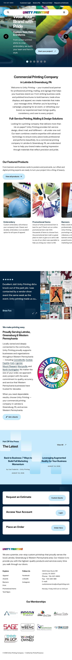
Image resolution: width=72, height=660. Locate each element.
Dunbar (29, 360)
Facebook (26, 575)
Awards (5, 579)
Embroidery (9, 222)
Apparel (5, 575)
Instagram (26, 582)
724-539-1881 (51, 579)
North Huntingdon (11, 369)
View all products (12, 176)
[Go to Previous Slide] (33, 313)
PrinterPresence (38, 653)
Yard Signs (6, 592)
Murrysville (22, 366)
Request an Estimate (61, 3)
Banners (65, 222)
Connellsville (19, 360)
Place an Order (47, 3)
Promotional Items (41, 222)
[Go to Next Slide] (36, 313)
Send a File (36, 3)
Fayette (6, 363)
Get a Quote (13, 417)
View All (60, 445)
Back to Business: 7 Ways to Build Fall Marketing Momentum (18, 461)
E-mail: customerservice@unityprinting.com (55, 582)
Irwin (12, 363)
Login (61, 513)
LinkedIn (25, 579)
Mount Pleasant (10, 366)
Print (4, 585)
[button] (8, 12)
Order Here (58, 528)
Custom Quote (57, 498)
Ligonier (19, 363)
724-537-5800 (8, 3)
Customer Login (25, 3)
